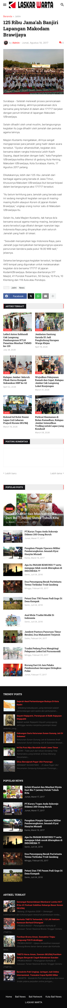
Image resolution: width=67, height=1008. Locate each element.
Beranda (7, 16)
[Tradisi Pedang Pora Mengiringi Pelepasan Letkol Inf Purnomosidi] (12, 653)
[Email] (45, 296)
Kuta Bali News (53, 996)
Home (9, 996)
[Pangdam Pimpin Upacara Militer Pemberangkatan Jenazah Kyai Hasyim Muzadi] (12, 553)
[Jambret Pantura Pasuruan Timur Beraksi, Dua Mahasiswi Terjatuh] (12, 636)
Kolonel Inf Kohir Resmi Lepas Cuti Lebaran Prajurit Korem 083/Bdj (16, 420)
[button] (4, 5)
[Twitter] (31, 296)
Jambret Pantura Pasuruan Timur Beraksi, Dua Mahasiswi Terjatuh (43, 633)
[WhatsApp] (38, 296)
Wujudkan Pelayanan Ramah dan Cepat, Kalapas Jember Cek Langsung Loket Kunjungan (49, 382)
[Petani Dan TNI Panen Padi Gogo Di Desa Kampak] (12, 603)
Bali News (20, 996)
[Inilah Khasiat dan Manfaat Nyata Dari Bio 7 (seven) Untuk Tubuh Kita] (12, 792)
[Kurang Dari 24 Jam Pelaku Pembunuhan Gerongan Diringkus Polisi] (12, 670)
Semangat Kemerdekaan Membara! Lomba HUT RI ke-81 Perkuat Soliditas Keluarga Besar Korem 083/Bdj (40, 905)
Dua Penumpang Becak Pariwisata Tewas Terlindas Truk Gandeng (43, 583)
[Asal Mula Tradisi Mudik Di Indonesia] (12, 620)
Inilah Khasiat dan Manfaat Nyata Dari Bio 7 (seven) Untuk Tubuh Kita (43, 790)
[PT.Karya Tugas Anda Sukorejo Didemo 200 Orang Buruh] (12, 536)
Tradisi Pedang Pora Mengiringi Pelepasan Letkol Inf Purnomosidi (42, 650)
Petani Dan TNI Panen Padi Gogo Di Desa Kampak (43, 600)
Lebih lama (56, 473)
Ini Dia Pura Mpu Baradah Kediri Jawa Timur (37, 747)
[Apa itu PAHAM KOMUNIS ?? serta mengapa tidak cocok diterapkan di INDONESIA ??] (12, 569)
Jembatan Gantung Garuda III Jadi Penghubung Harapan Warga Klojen (47, 339)
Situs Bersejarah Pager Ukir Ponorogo (35, 762)
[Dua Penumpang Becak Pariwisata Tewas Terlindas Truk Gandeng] (12, 586)
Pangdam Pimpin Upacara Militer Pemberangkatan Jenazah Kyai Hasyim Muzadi (42, 551)
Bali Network (35, 996)
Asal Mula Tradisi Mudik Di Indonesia (39, 616)
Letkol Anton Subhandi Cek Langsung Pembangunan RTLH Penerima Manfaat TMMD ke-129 (17, 340)
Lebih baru (10, 473)
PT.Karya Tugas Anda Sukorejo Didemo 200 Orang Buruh (41, 533)
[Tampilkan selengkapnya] (53, 296)
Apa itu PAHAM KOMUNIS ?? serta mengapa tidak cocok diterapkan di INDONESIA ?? (43, 567)
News (21, 287)
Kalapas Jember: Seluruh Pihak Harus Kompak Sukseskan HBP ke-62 (16, 380)
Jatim (18, 16)
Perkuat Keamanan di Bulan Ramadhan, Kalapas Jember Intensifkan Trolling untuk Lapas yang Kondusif (49, 423)
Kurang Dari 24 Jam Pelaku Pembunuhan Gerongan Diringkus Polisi (43, 668)
